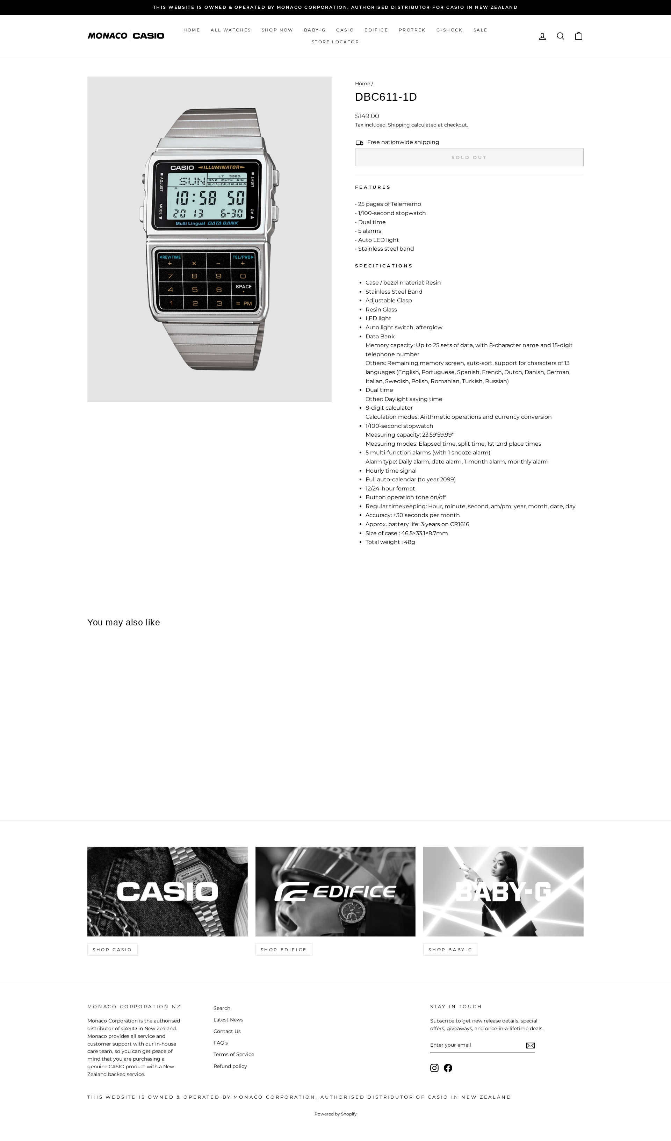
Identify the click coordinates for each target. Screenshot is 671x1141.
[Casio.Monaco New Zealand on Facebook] (448, 1068)
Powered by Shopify (336, 1114)
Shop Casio (112, 949)
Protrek (412, 30)
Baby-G (315, 30)
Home (192, 30)
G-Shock (449, 30)
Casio (345, 30)
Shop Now (278, 30)
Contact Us (227, 1031)
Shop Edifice (284, 949)
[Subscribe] (530, 1045)
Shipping (399, 125)
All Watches (231, 30)
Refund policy (230, 1066)
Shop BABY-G (450, 949)
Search (222, 1008)
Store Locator (335, 41)
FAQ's (221, 1043)
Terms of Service (234, 1054)
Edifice (376, 30)
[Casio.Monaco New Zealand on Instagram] (434, 1068)
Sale (481, 30)
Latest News (228, 1019)
